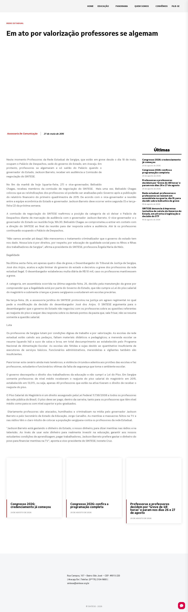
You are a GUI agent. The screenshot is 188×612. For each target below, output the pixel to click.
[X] (34, 149)
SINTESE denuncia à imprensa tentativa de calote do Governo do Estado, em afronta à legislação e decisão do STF (161, 212)
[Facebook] (28, 149)
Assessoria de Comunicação (22, 133)
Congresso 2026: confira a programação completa (157, 171)
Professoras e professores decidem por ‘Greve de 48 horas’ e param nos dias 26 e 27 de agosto (161, 182)
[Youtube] (143, 577)
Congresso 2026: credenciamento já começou (161, 161)
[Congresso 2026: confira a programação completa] (94, 478)
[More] (55, 149)
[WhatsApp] (48, 149)
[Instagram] (136, 577)
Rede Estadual (15, 23)
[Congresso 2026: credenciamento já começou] (34, 478)
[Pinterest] (41, 149)
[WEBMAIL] (149, 577)
